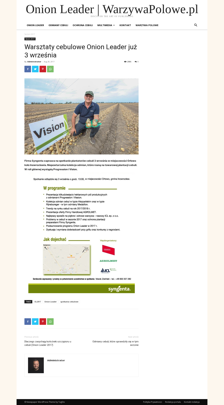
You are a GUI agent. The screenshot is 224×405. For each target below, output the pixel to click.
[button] (196, 25)
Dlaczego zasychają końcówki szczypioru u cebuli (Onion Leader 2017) (47, 343)
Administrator (34, 61)
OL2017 (37, 301)
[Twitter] (35, 69)
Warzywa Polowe (147, 25)
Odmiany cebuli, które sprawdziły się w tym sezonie (115, 343)
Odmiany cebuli (58, 25)
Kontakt (125, 25)
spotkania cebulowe (69, 301)
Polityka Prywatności (152, 402)
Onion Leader (35, 25)
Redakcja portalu (173, 402)
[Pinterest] (43, 69)
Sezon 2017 (30, 39)
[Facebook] (27, 69)
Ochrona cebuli (83, 25)
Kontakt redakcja (192, 402)
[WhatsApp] (50, 69)
